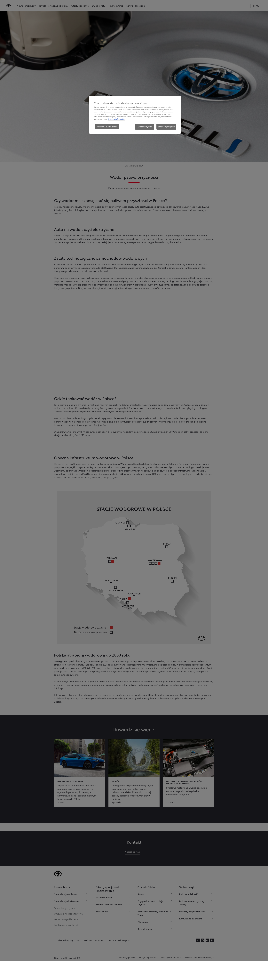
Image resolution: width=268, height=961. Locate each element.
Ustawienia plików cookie (107, 126)
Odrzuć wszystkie (145, 126)
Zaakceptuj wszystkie (166, 126)
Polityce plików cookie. (116, 119)
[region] (135, 115)
